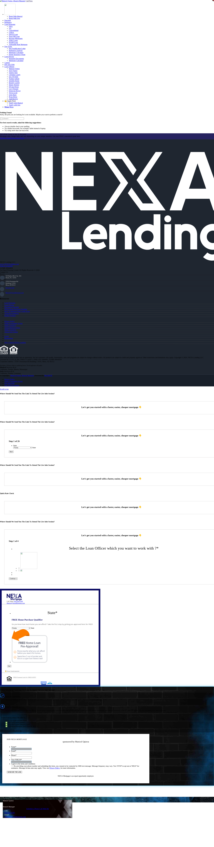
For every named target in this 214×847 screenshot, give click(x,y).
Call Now (29, 1)
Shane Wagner (14, 85)
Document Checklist (11, 307)
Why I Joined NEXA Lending (15, 342)
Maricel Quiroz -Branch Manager (22, 375)
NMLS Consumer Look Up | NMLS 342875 (24, 677)
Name (13, 747)
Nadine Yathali (14, 79)
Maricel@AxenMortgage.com (15, 293)
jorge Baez (12, 95)
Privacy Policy (9, 321)
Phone (13, 755)
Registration (8, 338)
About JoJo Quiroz (11, 332)
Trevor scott (13, 93)
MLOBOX (48, 375)
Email (13, 751)
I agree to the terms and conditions (23, 764)
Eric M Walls (13, 77)
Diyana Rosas (14, 87)
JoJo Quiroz (13, 71)
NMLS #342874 (10, 330)
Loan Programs (9, 303)
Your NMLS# (16, 760)
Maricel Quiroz (14, 69)
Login (6, 336)
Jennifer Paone (14, 81)
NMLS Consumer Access (13, 323)
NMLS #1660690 (6, 266)
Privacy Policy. (54, 768)
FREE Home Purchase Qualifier (15, 309)
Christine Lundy (14, 75)
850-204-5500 (10, 288)
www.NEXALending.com (9, 264)
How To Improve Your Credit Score (17, 311)
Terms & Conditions (11, 313)
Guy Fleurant (13, 89)
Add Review (13, 99)
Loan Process (9, 305)
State (15, 446)
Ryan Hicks (13, 97)
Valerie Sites (13, 73)
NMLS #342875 (10, 326)
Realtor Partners (10, 316)
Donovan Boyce (15, 91)
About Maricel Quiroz (12, 328)
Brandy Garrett (14, 83)
